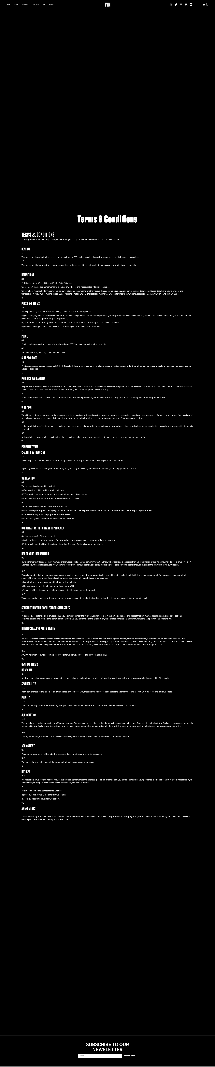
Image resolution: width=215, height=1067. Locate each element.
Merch (16, 4)
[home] (107, 4)
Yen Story (25, 4)
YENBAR (51, 4)
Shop (8, 4)
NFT (44, 4)
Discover (36, 4)
